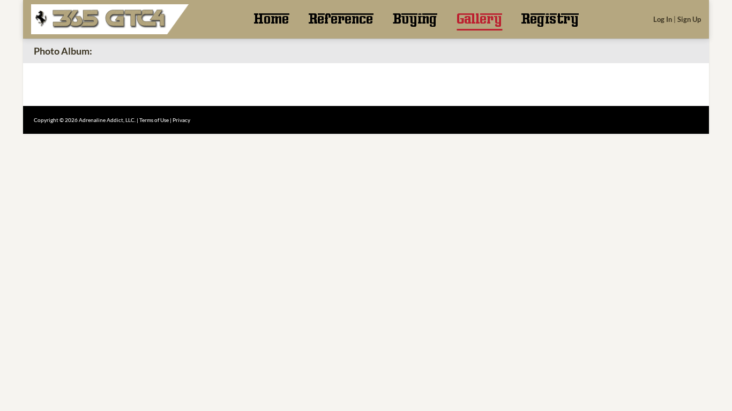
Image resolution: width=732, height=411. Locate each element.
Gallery (479, 19)
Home (271, 19)
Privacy (181, 120)
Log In (662, 19)
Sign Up (689, 19)
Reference (341, 19)
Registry (550, 19)
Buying (415, 19)
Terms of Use (154, 120)
